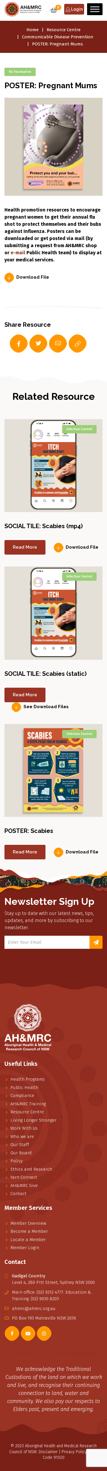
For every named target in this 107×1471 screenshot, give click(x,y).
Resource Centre (64, 29)
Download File (32, 277)
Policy (16, 1161)
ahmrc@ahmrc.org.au (34, 1308)
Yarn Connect (23, 1177)
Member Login (24, 1247)
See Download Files (46, 706)
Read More (25, 547)
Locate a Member (28, 1239)
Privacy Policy (74, 1451)
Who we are (22, 1136)
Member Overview (28, 1223)
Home (32, 29)
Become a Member (29, 1231)
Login (76, 9)
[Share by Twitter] (32, 343)
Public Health (24, 1087)
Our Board (21, 1153)
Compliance (22, 1095)
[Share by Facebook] (12, 343)
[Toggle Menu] (95, 9)
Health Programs (27, 1079)
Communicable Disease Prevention (57, 37)
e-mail (18, 252)
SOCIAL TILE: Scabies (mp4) (43, 526)
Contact (18, 1193)
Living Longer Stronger (33, 1120)
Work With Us (23, 1128)
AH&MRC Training (28, 1104)
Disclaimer (48, 1451)
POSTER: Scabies (28, 830)
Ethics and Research (31, 1169)
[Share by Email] (52, 343)
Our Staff (19, 1144)
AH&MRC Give (24, 1185)
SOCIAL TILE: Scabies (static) (45, 673)
